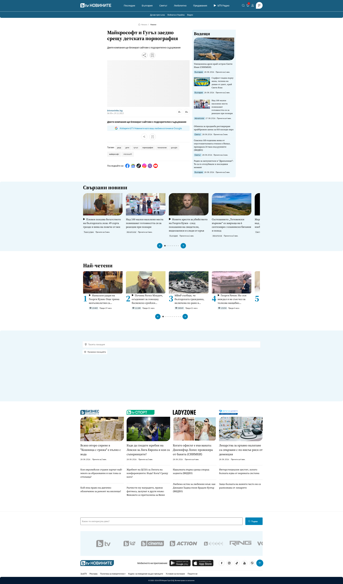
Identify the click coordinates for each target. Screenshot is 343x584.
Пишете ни (192, 573)
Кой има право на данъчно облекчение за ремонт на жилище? (100, 489)
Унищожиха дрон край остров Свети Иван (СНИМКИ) (213, 65)
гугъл (136, 147)
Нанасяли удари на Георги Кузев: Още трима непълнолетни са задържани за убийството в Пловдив (105, 299)
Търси (254, 521)
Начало (144, 24)
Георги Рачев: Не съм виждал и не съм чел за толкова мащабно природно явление (232, 299)
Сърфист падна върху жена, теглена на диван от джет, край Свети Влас (223, 82)
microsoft (128, 154)
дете (127, 147)
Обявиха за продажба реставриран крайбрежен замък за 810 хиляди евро (214, 128)
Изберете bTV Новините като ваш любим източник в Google (151, 128)
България (147, 5)
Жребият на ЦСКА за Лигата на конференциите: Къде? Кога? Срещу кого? (147, 473)
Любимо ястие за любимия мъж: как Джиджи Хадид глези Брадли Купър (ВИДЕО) (194, 487)
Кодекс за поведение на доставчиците (145, 573)
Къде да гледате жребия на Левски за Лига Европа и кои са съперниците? (148, 449)
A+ (186, 111)
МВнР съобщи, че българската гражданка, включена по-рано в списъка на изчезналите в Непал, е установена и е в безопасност (190, 299)
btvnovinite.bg (114, 110)
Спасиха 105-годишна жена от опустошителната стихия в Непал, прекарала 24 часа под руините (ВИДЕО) (212, 145)
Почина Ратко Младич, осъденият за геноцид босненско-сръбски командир (147, 299)
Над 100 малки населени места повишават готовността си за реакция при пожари (222, 107)
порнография (147, 147)
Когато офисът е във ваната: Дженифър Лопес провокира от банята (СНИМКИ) (193, 449)
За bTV (83, 573)
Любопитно (180, 5)
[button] (159, 245)
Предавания (200, 5)
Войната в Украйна (175, 15)
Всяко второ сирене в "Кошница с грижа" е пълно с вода (100, 449)
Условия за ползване (175, 573)
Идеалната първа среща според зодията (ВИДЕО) (191, 471)
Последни (129, 5)
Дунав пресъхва (157, 15)
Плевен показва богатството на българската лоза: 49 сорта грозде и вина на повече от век (102, 223)
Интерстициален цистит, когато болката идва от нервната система (239, 471)
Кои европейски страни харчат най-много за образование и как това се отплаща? (101, 473)
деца (119, 147)
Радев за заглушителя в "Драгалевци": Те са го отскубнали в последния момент (213, 164)
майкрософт (114, 154)
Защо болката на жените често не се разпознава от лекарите (240, 485)
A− (179, 111)
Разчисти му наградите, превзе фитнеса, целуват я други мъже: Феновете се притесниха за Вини (146, 491)
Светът (163, 5)
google (174, 147)
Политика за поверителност (113, 573)
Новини (153, 24)
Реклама (93, 573)
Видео (190, 15)
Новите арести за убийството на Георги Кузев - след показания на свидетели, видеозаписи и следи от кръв (188, 225)
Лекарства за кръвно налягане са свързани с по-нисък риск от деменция (241, 449)
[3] (248, 5)
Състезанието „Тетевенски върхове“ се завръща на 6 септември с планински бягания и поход (231, 225)
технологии (162, 147)
